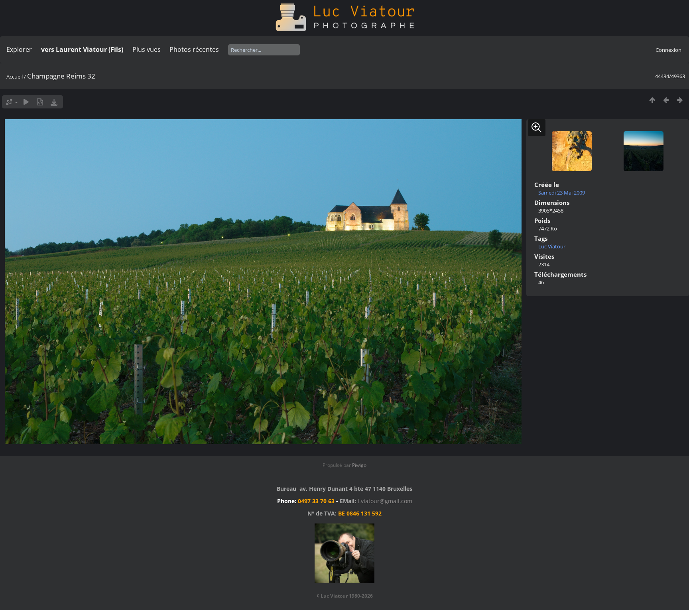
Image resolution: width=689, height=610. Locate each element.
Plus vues (146, 49)
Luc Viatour (551, 246)
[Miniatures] (652, 99)
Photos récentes (194, 49)
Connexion (668, 49)
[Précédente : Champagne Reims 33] (666, 99)
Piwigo (359, 465)
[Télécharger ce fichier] (54, 101)
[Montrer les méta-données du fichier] (40, 101)
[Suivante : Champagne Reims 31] (680, 99)
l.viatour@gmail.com (385, 501)
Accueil (14, 76)
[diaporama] (26, 101)
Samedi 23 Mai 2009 (561, 192)
